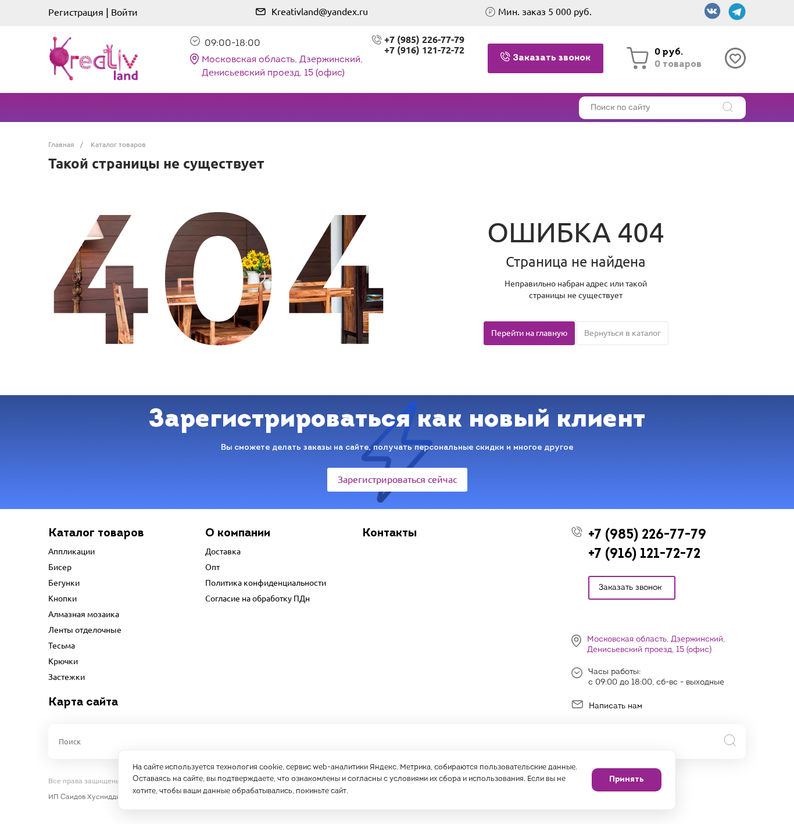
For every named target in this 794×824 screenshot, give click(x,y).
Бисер (59, 567)
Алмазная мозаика (83, 614)
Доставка (223, 551)
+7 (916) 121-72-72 (424, 50)
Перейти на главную (529, 333)
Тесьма (61, 645)
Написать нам (615, 706)
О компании (237, 533)
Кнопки (62, 598)
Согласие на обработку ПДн (257, 598)
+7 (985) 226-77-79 (647, 535)
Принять (626, 779)
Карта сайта (83, 702)
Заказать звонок (630, 587)
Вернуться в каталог (622, 333)
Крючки (63, 661)
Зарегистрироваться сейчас (397, 479)
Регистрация (75, 12)
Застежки (66, 677)
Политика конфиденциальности (265, 582)
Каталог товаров (96, 533)
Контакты (389, 533)
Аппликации (71, 551)
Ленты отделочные (84, 630)
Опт (212, 567)
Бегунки (64, 582)
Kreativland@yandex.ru (319, 11)
